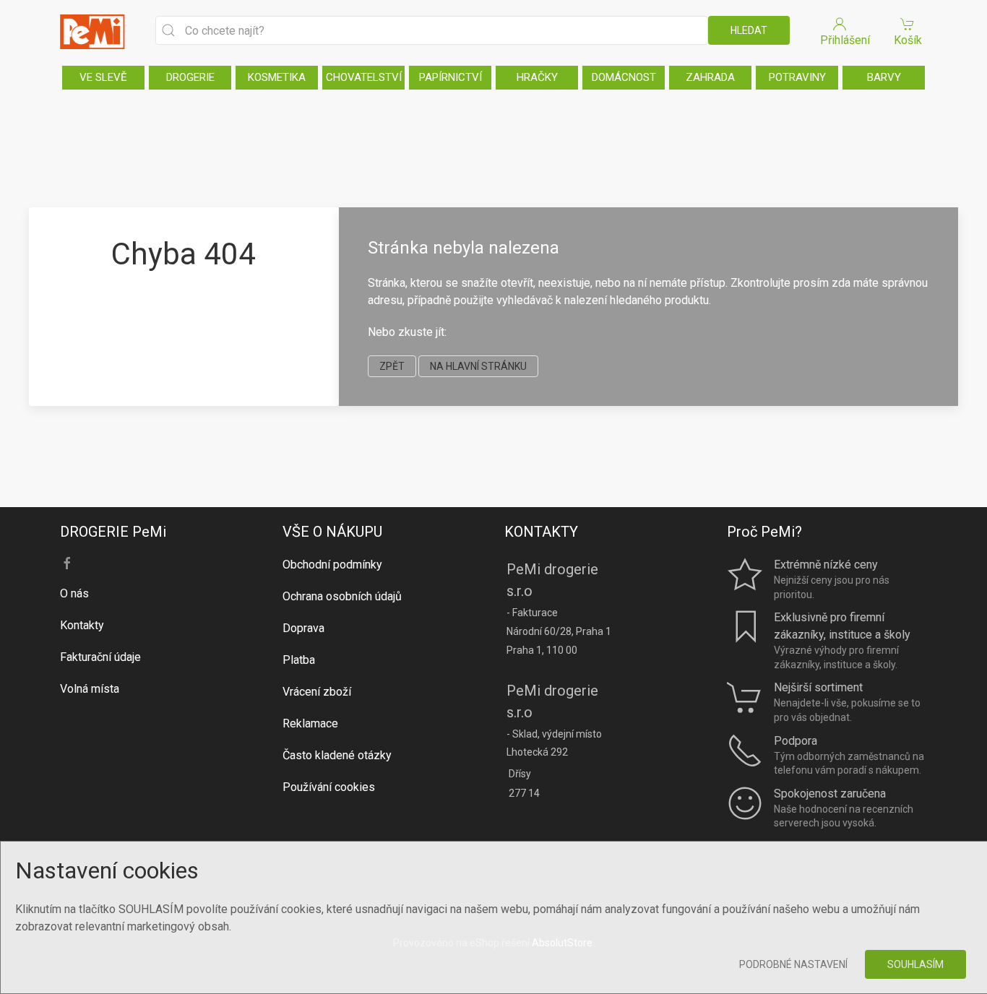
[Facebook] (67, 563)
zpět (392, 366)
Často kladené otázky (337, 755)
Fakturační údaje (100, 657)
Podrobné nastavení (793, 964)
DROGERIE (190, 77)
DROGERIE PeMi (113, 531)
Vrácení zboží (317, 692)
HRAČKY (537, 77)
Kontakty (82, 625)
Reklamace (310, 723)
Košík (908, 40)
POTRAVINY (797, 77)
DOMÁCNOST (624, 77)
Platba (299, 660)
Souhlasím (915, 964)
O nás (74, 593)
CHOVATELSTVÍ (364, 77)
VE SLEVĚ (103, 77)
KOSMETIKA (277, 77)
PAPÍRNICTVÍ (450, 77)
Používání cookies (329, 787)
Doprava (303, 628)
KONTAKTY (541, 531)
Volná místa (89, 689)
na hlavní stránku (478, 366)
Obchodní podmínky (332, 564)
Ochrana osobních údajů (342, 596)
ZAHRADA (710, 77)
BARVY (884, 77)
